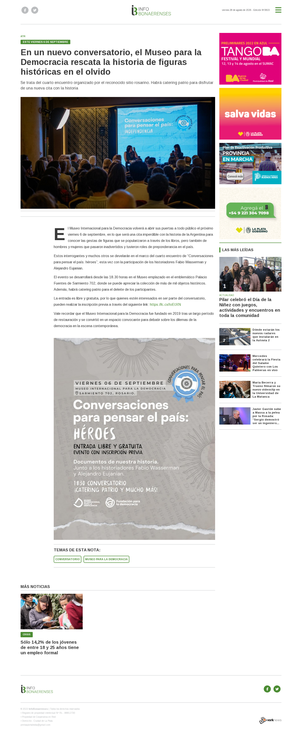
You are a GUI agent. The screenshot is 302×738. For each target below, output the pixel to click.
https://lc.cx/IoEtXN (165, 304)
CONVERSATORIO (67, 559)
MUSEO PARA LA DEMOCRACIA (106, 559)
